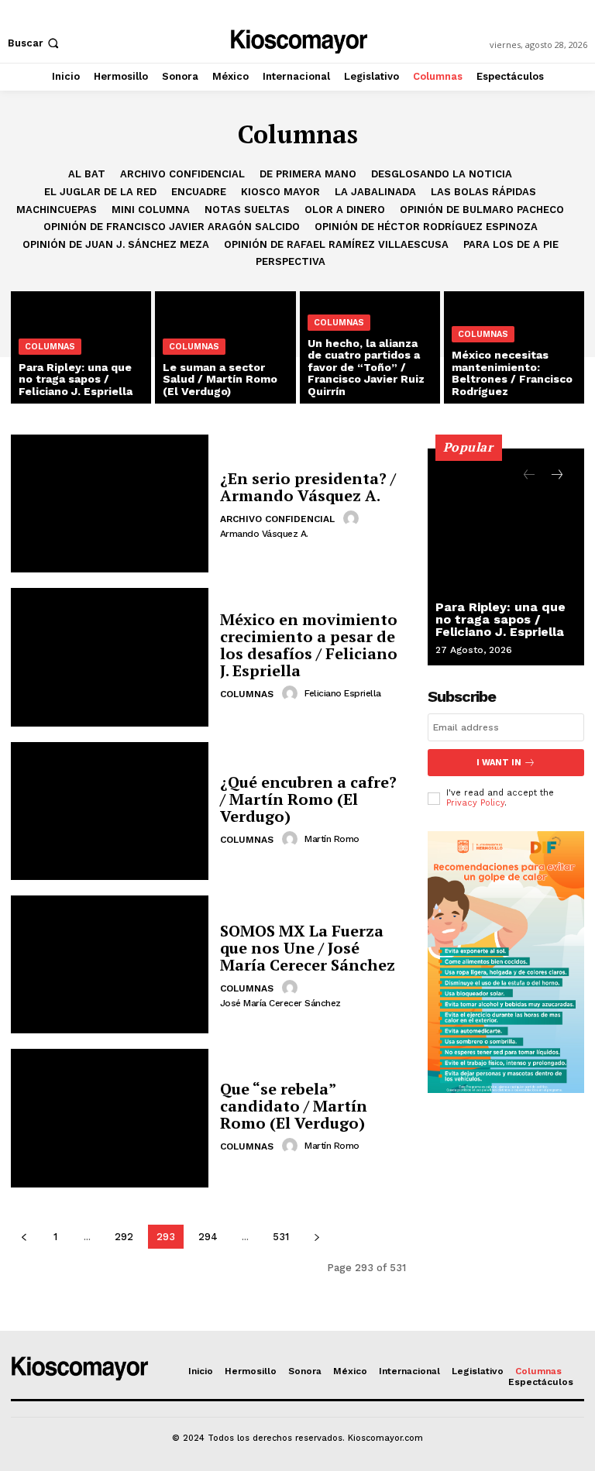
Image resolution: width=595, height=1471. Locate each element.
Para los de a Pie (511, 244)
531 (281, 1236)
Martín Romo (331, 838)
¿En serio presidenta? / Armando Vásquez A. (308, 487)
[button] (35, 43)
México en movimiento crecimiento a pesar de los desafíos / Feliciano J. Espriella (308, 645)
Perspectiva (290, 261)
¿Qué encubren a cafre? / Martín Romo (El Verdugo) (308, 799)
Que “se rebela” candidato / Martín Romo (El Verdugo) (293, 1105)
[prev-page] (23, 1237)
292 (124, 1236)
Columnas (50, 347)
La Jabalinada (375, 192)
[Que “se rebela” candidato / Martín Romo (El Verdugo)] (109, 1118)
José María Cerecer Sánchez (280, 1003)
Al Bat (86, 174)
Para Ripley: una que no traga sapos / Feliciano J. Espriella (500, 619)
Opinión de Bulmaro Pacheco (482, 209)
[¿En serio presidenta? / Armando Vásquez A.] (109, 503)
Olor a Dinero (344, 209)
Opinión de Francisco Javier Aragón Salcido (171, 226)
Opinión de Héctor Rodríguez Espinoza (426, 226)
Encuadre (198, 192)
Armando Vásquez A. (264, 533)
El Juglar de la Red (100, 192)
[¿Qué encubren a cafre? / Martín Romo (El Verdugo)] (109, 811)
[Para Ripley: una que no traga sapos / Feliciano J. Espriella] (506, 557)
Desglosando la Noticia (441, 174)
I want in (498, 763)
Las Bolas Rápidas (483, 192)
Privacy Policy (475, 803)
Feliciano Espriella (342, 693)
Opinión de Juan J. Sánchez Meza (115, 244)
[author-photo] (353, 518)
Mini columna (151, 209)
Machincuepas (56, 209)
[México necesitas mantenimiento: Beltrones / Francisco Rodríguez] (514, 347)
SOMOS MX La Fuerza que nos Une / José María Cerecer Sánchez (307, 947)
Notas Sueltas (247, 209)
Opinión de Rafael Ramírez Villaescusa (336, 244)
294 (208, 1236)
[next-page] (316, 1237)
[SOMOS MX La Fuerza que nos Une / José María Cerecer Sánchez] (109, 964)
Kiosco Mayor (280, 192)
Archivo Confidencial (182, 174)
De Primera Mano (308, 174)
